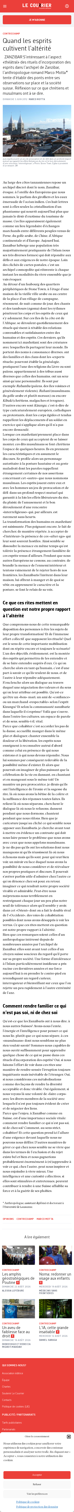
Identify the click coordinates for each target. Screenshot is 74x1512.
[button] (69, 1436)
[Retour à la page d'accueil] (37, 6)
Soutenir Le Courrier (13, 1393)
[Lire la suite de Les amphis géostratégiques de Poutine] (18, 1255)
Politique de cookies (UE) (16, 1406)
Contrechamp (11, 34)
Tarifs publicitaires (12, 1422)
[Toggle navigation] (5, 6)
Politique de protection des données (37, 1507)
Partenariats (8, 1429)
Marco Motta (45, 1219)
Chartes (6, 1386)
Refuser (37, 1484)
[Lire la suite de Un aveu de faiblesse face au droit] (18, 1308)
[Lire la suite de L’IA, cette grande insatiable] (55, 1308)
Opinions (8, 1219)
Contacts (7, 1400)
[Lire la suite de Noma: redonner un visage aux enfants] (55, 1255)
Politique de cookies (27, 1502)
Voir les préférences (37, 1494)
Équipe (5, 1380)
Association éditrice (12, 1373)
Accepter (37, 1475)
